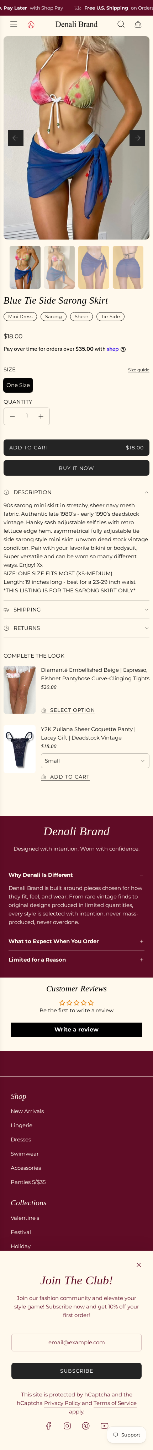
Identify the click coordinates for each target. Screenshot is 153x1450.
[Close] (138, 1264)
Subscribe (76, 1371)
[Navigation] (13, 24)
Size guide (138, 369)
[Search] (121, 24)
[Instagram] (67, 1425)
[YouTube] (104, 1425)
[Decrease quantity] (12, 416)
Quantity (18, 401)
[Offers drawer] (30, 24)
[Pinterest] (85, 1425)
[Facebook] (48, 1425)
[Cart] (138, 24)
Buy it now (76, 468)
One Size (18, 385)
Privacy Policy (62, 1403)
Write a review (76, 1029)
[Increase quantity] (40, 416)
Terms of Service (115, 1403)
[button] (15, 138)
